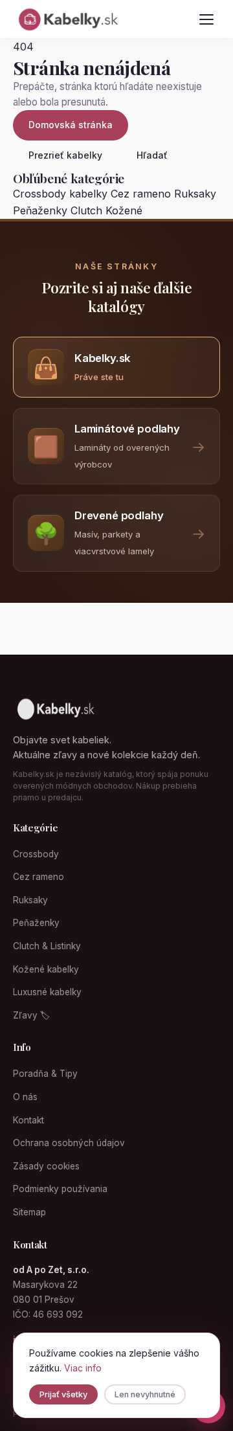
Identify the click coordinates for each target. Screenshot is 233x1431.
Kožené (123, 210)
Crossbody (36, 854)
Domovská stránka (70, 124)
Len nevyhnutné (145, 1394)
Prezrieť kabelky (65, 155)
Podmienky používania (60, 1189)
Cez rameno (141, 193)
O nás (25, 1097)
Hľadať (152, 155)
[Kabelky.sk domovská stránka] (67, 19)
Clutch (86, 210)
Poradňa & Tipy (45, 1073)
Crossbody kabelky (60, 193)
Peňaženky (40, 210)
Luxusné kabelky (47, 992)
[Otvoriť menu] (206, 19)
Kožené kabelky (46, 969)
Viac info (83, 1367)
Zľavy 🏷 (31, 1015)
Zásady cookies (46, 1166)
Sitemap (29, 1212)
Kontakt (28, 1120)
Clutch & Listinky (47, 946)
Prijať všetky (63, 1394)
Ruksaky (195, 193)
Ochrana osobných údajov (69, 1143)
